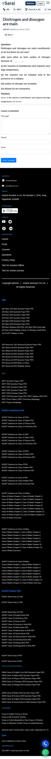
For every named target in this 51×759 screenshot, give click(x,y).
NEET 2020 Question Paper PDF (14, 393)
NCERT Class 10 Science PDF (13, 621)
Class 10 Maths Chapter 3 (11, 499)
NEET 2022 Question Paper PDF (14, 387)
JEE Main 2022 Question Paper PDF (15, 315)
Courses (6, 249)
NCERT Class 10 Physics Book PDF (15, 634)
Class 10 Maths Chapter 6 (32, 502)
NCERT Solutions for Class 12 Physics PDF (18, 423)
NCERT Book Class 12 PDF (12, 597)
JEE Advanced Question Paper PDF (27, 345)
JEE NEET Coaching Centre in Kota (15, 750)
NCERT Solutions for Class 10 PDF (15, 451)
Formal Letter (19, 730)
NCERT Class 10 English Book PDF (15, 615)
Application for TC (42, 730)
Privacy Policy (8, 260)
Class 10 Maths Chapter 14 (33, 515)
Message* (5, 116)
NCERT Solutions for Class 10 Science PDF (18, 457)
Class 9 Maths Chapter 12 (32, 547)
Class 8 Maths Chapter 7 (11, 574)
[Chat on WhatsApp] (45, 752)
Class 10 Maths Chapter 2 (32, 496)
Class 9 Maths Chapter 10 (31, 544)
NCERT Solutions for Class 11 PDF (15, 434)
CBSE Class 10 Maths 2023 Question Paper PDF (20, 693)
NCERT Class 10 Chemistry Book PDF (16, 640)
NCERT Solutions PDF (13, 410)
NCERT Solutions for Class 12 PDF (15, 417)
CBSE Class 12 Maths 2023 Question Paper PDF (20, 675)
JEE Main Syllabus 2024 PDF (13, 327)
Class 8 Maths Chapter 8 (30, 574)
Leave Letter (29, 730)
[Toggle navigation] (47, 3)
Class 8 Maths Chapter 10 (31, 577)
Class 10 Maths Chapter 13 (12, 515)
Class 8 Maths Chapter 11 (11, 580)
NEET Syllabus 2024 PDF (37, 396)
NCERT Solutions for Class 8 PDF (15, 478)
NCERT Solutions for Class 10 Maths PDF (18, 454)
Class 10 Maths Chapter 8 (32, 505)
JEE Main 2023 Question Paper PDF (15, 312)
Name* (4, 137)
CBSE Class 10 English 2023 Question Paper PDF (21, 699)
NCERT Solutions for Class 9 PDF (15, 464)
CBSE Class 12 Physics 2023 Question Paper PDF (21, 678)
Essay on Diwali (21, 714)
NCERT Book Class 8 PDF (12, 661)
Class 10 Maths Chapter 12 (33, 511)
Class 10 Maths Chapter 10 (32, 508)
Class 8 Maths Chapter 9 (11, 577)
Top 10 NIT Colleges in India (12, 333)
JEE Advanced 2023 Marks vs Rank (15, 363)
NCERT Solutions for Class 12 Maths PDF (18, 420)
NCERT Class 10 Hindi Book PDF (14, 618)
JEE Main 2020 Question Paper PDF (15, 321)
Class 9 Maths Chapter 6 (30, 538)
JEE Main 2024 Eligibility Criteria (14, 330)
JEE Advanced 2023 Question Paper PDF (17, 348)
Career (5, 239)
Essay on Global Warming (33, 723)
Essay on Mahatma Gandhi (12, 723)
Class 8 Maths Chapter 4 (30, 568)
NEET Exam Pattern (9, 399)
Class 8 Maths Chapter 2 (30, 564)
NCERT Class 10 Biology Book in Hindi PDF (18, 646)
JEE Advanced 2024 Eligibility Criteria (16, 366)
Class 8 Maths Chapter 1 (11, 564)
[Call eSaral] (45, 743)
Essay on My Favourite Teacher (14, 717)
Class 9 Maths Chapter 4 (30, 535)
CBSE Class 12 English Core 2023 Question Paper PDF (23, 672)
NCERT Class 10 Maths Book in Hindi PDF (18, 630)
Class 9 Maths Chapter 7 (11, 541)
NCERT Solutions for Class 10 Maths (16, 493)
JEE (4, 300)
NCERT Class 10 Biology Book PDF (15, 643)
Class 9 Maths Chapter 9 (11, 544)
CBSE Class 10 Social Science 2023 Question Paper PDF (24, 702)
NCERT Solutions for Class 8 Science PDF (18, 484)
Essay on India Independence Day (15, 720)
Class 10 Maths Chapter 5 (11, 502)
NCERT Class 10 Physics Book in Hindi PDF (18, 637)
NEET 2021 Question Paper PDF (14, 390)
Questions (6, 255)
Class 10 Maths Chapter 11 (12, 511)
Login (40, 3)
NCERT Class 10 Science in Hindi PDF (16, 624)
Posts (4, 244)
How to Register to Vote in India (14, 741)
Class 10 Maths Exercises (11, 518)
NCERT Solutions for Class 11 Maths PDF (17, 437)
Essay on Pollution (36, 720)
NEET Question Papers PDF (12, 381)
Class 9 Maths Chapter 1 (11, 532)
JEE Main (5, 309)
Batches (30, 3)
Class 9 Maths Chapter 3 (11, 535)
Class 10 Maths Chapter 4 (32, 499)
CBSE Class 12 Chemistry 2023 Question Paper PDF (22, 681)
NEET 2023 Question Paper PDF (14, 384)
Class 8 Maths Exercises (31, 583)
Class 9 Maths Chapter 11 (11, 547)
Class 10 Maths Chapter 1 (11, 496)
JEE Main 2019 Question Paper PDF (15, 324)
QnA (4, 735)
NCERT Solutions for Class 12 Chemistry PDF (19, 426)
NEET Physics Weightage (11, 402)
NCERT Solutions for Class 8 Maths (15, 561)
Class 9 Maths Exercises (11, 550)
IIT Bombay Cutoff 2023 (36, 330)
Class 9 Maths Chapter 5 (11, 538)
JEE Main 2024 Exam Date (35, 327)
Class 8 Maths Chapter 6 (30, 571)
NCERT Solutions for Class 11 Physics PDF (18, 440)
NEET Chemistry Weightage (28, 399)
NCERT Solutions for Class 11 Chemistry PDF (19, 444)
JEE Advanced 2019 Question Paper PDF (17, 360)
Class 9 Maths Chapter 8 (30, 541)
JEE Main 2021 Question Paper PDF (15, 318)
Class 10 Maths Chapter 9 (11, 508)
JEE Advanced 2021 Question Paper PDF (17, 354)
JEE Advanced (7, 345)
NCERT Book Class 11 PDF (12, 602)
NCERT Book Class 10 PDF (12, 612)
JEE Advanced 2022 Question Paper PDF (17, 351)
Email (3, 147)
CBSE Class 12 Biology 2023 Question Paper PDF (21, 684)
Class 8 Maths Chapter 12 (32, 580)
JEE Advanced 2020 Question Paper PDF (17, 357)
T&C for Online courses (13, 270)
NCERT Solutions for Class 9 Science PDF (18, 470)
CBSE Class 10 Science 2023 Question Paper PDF (21, 696)
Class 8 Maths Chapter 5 (11, 571)
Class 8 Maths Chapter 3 (11, 568)
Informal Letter (7, 730)
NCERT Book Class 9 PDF (12, 656)
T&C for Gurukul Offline (13, 265)
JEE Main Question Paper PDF (21, 309)
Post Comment (8, 160)
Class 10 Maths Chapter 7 (11, 505)
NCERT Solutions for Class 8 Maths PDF (17, 481)
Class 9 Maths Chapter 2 (30, 532)
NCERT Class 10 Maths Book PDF (15, 627)
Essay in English (8, 714)
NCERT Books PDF (11, 591)
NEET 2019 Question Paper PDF (14, 396)
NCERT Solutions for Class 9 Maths (15, 529)
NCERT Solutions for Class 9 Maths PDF (17, 467)
